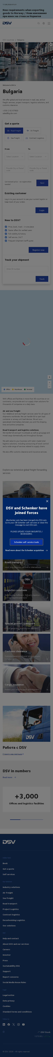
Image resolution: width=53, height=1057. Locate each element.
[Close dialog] (47, 501)
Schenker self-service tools (26, 542)
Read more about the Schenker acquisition (24, 550)
